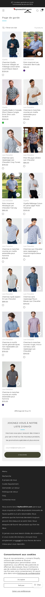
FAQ (4, 496)
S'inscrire (22, 455)
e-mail (18, 540)
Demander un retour (11, 488)
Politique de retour (10, 492)
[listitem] (22, 3)
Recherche (6, 476)
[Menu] (3, 10)
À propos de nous (9, 480)
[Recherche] (37, 10)
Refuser (21, 585)
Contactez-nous (8, 500)
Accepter (21, 579)
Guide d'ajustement (10, 484)
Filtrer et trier (11, 28)
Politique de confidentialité (28, 573)
